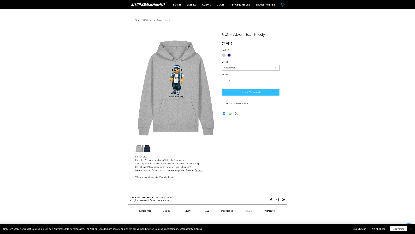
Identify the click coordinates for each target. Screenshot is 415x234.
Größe (225, 62)
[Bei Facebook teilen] (224, 113)
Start (138, 20)
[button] (283, 4)
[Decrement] (224, 81)
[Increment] (234, 81)
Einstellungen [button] (359, 228)
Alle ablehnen (378, 228)
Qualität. (199, 170)
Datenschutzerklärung (190, 228)
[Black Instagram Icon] (277, 200)
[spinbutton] (229, 81)
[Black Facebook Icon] (271, 200)
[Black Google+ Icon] (283, 200)
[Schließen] (411, 228)
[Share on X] (236, 113)
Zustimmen (398, 228)
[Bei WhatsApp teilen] (230, 113)
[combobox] (250, 68)
